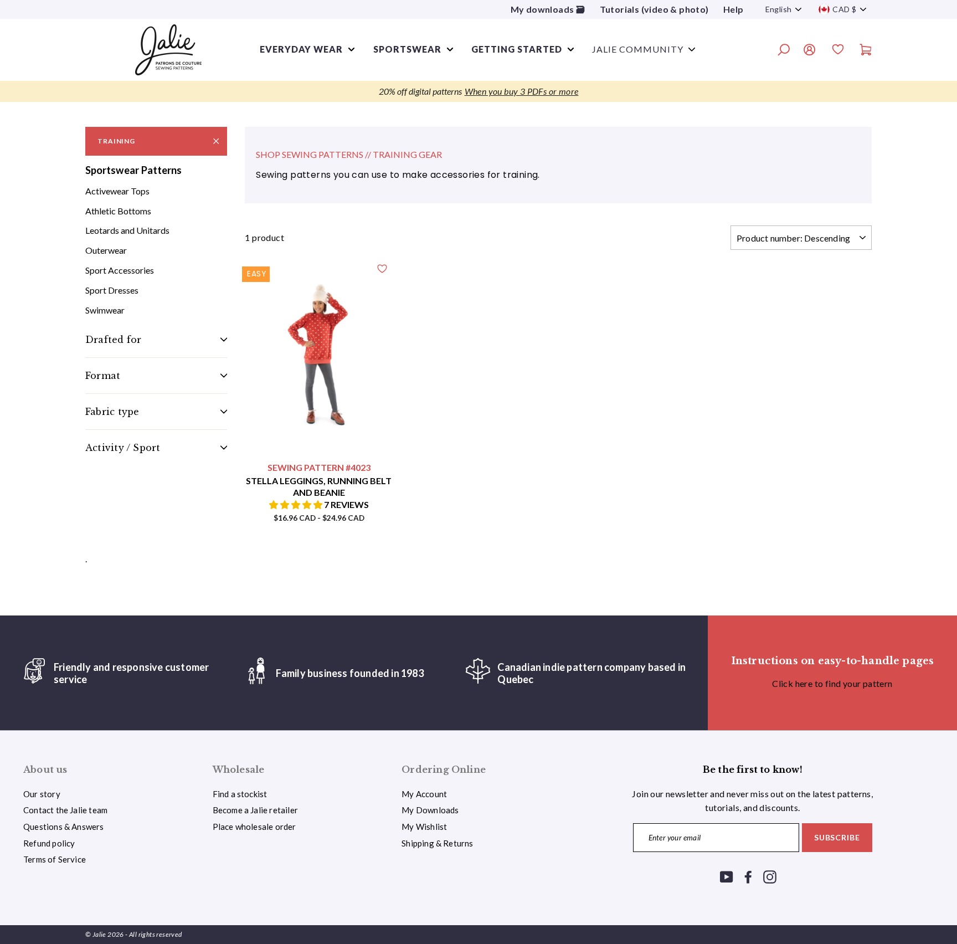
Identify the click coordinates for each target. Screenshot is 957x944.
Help (733, 9)
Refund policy (49, 843)
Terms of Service (54, 859)
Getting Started (516, 49)
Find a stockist (240, 794)
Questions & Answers (63, 827)
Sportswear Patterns (133, 170)
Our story (41, 794)
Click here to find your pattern (832, 683)
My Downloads (430, 810)
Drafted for (113, 339)
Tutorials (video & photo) (654, 9)
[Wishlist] (838, 51)
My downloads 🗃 (548, 9)
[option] (478, 91)
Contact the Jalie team (65, 810)
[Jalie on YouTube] (726, 876)
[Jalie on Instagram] (769, 876)
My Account (424, 794)
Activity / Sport (123, 447)
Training (116, 141)
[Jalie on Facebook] (748, 876)
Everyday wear (301, 49)
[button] (296, 504)
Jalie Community (637, 49)
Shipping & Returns (437, 843)
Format (102, 375)
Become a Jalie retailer (255, 810)
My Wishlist (424, 827)
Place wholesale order (254, 827)
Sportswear (407, 49)
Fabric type (112, 411)
